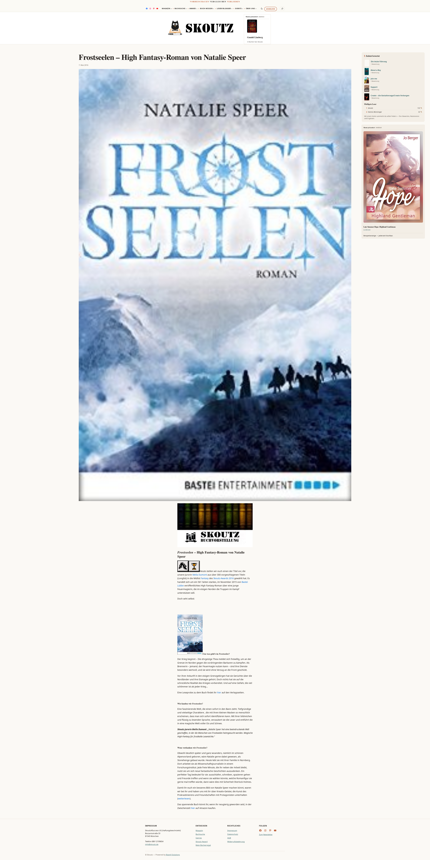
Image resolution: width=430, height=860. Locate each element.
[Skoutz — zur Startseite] (201, 28)
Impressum (232, 830)
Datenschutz (232, 834)
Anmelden (270, 9)
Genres (199, 838)
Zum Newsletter (266, 834)
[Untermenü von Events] (242, 8)
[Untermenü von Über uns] (256, 8)
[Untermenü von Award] (196, 8)
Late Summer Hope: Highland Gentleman (379, 227)
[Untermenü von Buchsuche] (186, 8)
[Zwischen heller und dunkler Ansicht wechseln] (261, 8)
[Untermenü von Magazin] (171, 8)
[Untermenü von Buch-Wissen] (213, 8)
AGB (229, 838)
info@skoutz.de (151, 844)
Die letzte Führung (379, 62)
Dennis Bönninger (375, 112)
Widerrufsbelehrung (236, 841)
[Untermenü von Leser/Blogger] (231, 8)
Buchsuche (200, 834)
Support (374, 87)
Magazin (199, 830)
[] (366, 63)
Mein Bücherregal (203, 845)
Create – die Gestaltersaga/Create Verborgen (390, 96)
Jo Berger (367, 230)
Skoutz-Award (201, 841)
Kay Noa (251, 37)
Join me (374, 79)
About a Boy (376, 70)
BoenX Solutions (173, 855)
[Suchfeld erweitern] (282, 9)
